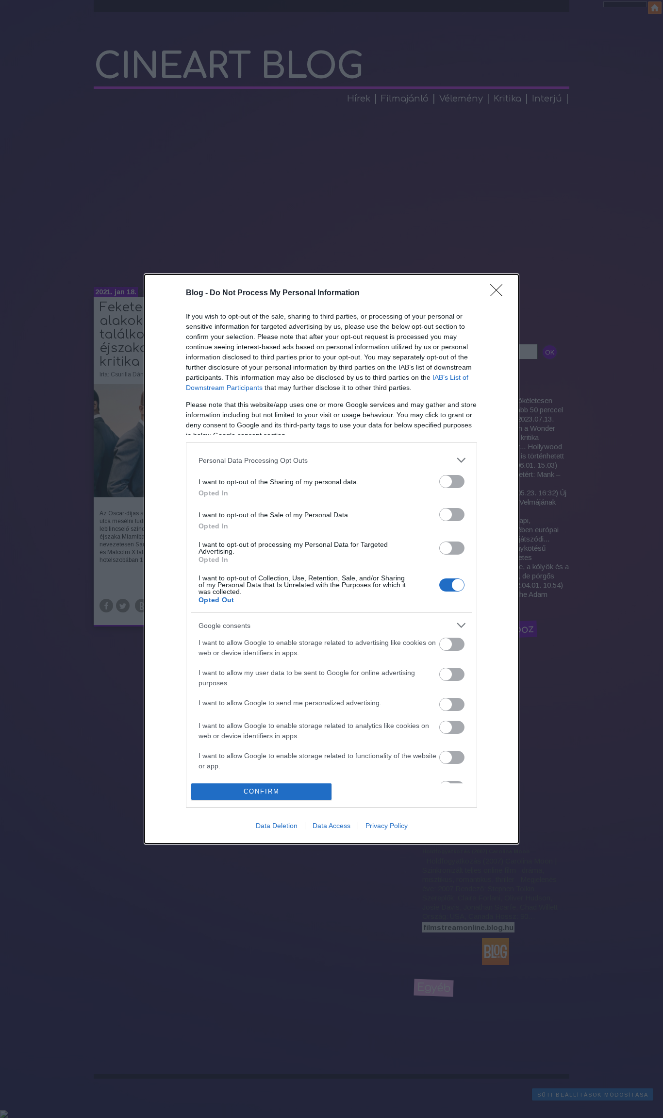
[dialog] (331, 559)
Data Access (331, 826)
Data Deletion (277, 826)
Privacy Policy (386, 826)
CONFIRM (262, 791)
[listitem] (331, 460)
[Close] (499, 293)
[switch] (451, 481)
